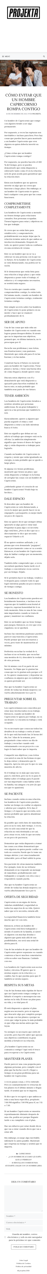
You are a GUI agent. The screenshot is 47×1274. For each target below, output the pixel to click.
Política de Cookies (24, 1263)
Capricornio (25, 1154)
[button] (44, 56)
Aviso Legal (23, 1260)
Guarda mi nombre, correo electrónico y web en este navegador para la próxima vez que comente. (24, 1237)
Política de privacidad (23, 1266)
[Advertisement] (23, 39)
